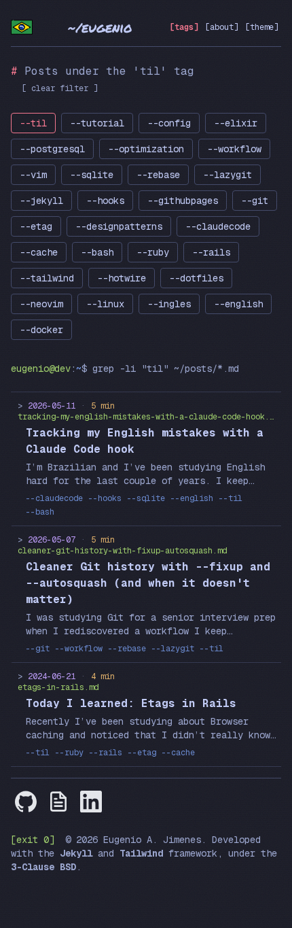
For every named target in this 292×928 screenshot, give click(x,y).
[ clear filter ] (60, 88)
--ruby (152, 252)
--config (169, 123)
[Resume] (58, 802)
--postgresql (52, 149)
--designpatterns (118, 226)
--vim (33, 175)
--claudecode (218, 226)
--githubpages (182, 200)
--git (254, 200)
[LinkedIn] (91, 802)
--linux (105, 304)
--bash (97, 252)
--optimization (146, 149)
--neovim (41, 304)
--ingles (169, 304)
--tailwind (47, 278)
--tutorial (97, 123)
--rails (211, 252)
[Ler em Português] (21, 27)
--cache (39, 252)
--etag (36, 226)
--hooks (105, 200)
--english (238, 304)
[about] (221, 27)
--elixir (235, 123)
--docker (41, 330)
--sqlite (91, 175)
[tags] (184, 27)
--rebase (158, 175)
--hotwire (121, 278)
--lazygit (227, 175)
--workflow (234, 149)
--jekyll (41, 200)
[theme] (261, 27)
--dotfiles (196, 278)
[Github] (26, 802)
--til (33, 123)
